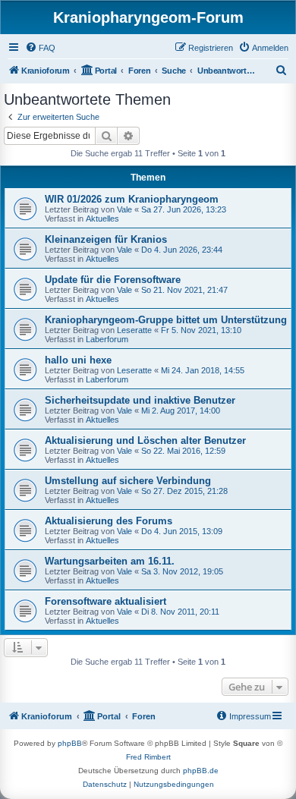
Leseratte (134, 330)
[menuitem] (40, 48)
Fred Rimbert (148, 757)
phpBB (70, 743)
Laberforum (107, 339)
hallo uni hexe (78, 360)
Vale (124, 209)
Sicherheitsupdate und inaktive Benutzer (140, 400)
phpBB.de (201, 770)
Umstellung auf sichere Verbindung (128, 480)
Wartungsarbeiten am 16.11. (110, 561)
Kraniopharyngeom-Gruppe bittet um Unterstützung (166, 320)
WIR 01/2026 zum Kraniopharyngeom (132, 199)
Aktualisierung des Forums (108, 521)
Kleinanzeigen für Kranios (106, 239)
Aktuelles (102, 218)
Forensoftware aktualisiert (105, 601)
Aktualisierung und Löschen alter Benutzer (145, 440)
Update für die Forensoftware (113, 279)
